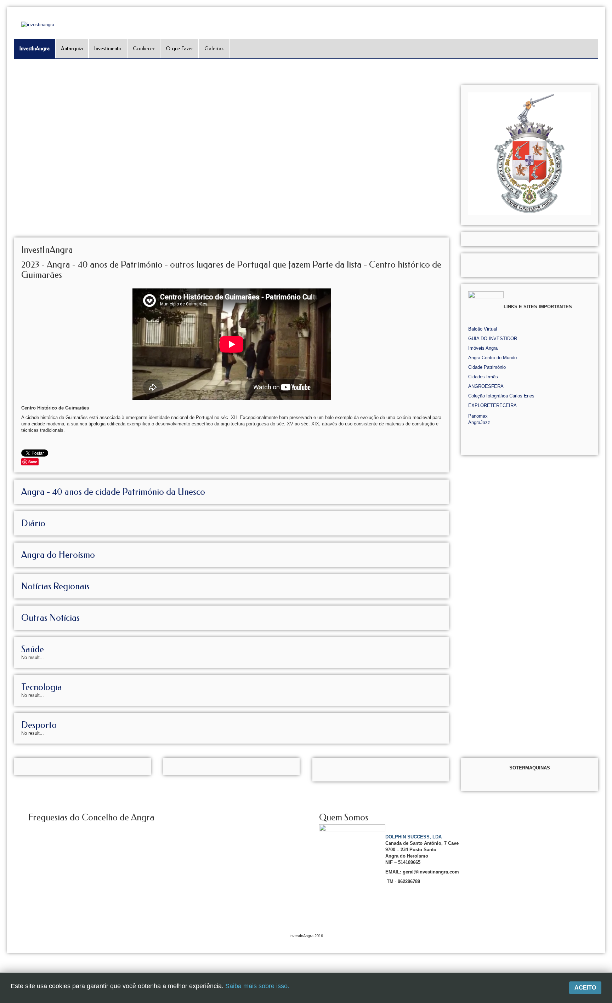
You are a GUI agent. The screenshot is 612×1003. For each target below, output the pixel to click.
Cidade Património (487, 367)
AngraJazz (479, 422)
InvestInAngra (34, 48)
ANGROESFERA (486, 386)
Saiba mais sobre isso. (257, 986)
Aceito (585, 988)
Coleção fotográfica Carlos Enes (501, 396)
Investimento (107, 48)
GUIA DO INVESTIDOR (492, 338)
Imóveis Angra (483, 348)
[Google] (606, 97)
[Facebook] (606, 87)
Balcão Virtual (482, 329)
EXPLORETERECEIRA (492, 405)
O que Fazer (179, 48)
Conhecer (143, 48)
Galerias (213, 48)
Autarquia (72, 48)
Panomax (478, 416)
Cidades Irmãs (483, 376)
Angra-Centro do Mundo (492, 357)
